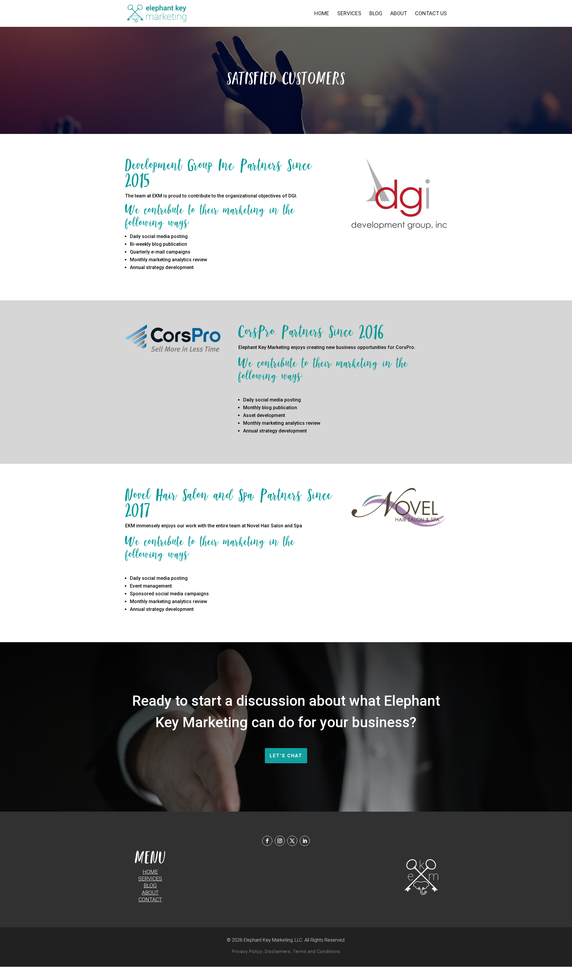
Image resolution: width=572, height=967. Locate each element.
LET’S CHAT (286, 756)
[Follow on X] (292, 841)
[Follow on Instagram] (280, 841)
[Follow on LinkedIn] (305, 841)
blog (150, 885)
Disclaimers (277, 951)
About (398, 13)
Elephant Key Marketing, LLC (273, 940)
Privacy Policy (247, 951)
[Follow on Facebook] (267, 841)
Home (321, 13)
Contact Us (431, 13)
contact (150, 899)
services (150, 878)
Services (349, 13)
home (150, 872)
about (150, 892)
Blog (375, 13)
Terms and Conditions (317, 951)
